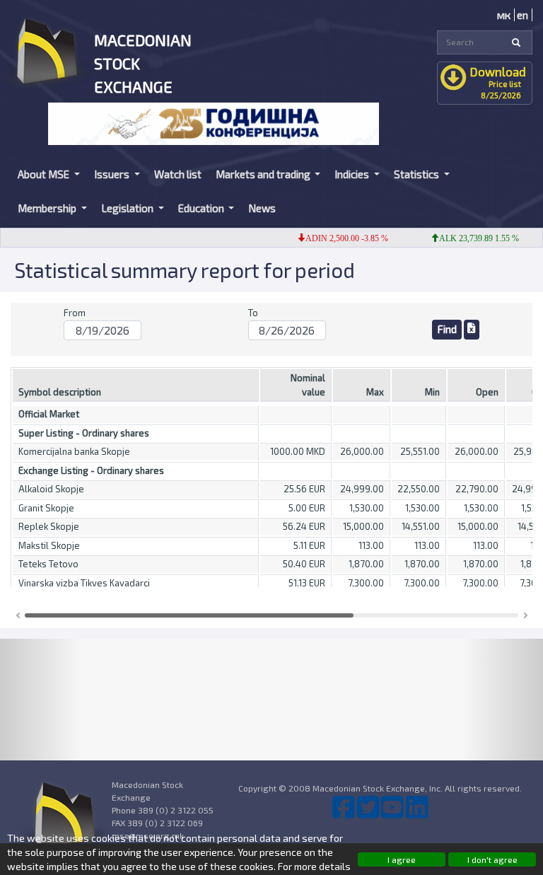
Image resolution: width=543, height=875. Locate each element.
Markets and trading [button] (264, 174)
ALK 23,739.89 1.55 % (471, 238)
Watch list (178, 174)
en (522, 14)
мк (503, 14)
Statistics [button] (417, 174)
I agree (401, 859)
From (75, 312)
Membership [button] (48, 208)
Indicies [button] (352, 174)
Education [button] (202, 208)
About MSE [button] (44, 174)
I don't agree (492, 859)
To (253, 312)
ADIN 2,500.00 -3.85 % (339, 238)
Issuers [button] (113, 174)
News (262, 208)
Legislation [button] (128, 208)
